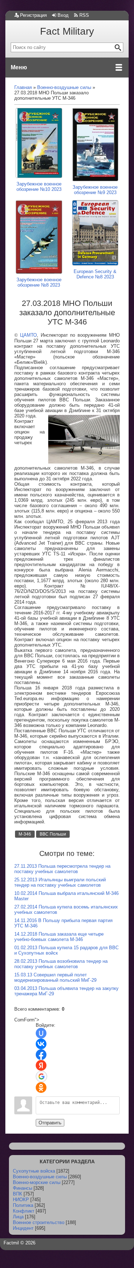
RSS (84, 15)
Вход (63, 15)
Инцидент (23, 1228)
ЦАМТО (28, 335)
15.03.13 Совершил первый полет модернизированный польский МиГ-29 (55, 977)
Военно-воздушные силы (40, 1176)
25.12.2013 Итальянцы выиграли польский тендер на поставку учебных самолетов (60, 882)
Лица (18, 1216)
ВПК (17, 1194)
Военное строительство (38, 1222)
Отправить (50, 1122)
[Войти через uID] (41, 1033)
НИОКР (21, 1199)
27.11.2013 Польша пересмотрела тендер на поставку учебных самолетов (62, 868)
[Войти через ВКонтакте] (41, 1044)
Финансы (22, 1188)
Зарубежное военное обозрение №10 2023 (38, 186)
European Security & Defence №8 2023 (95, 274)
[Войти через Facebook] (41, 1054)
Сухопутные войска (34, 1171)
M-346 (25, 834)
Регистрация (33, 15)
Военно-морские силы (36, 1182)
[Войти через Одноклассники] (41, 1087)
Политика (23, 1205)
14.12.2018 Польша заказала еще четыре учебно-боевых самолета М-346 (59, 936)
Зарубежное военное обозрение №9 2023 (95, 189)
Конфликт (23, 1211)
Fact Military (67, 31)
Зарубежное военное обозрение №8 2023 (38, 282)
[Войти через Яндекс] (41, 1065)
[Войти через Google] (41, 1076)
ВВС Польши (53, 834)
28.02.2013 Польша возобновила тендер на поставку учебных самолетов (61, 964)
